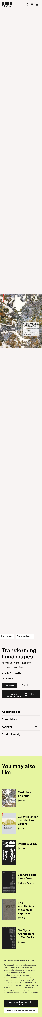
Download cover (25, 636)
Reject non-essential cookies (21, 1011)
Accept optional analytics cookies (21, 1003)
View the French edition (12, 673)
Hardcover (9, 685)
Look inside (7, 636)
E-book (25, 685)
